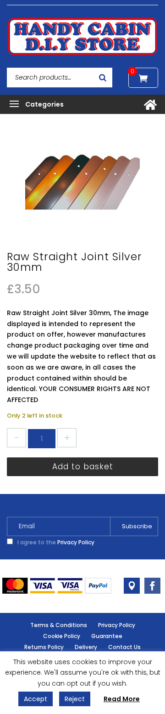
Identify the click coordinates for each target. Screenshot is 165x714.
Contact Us (124, 647)
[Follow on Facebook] (152, 586)
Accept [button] (35, 698)
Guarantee (106, 636)
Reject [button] (75, 698)
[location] (132, 586)
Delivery (86, 647)
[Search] (103, 77)
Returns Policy (44, 647)
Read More (122, 698)
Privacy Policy (75, 542)
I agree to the (55, 542)
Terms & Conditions (58, 625)
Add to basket (82, 466)
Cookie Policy (61, 636)
